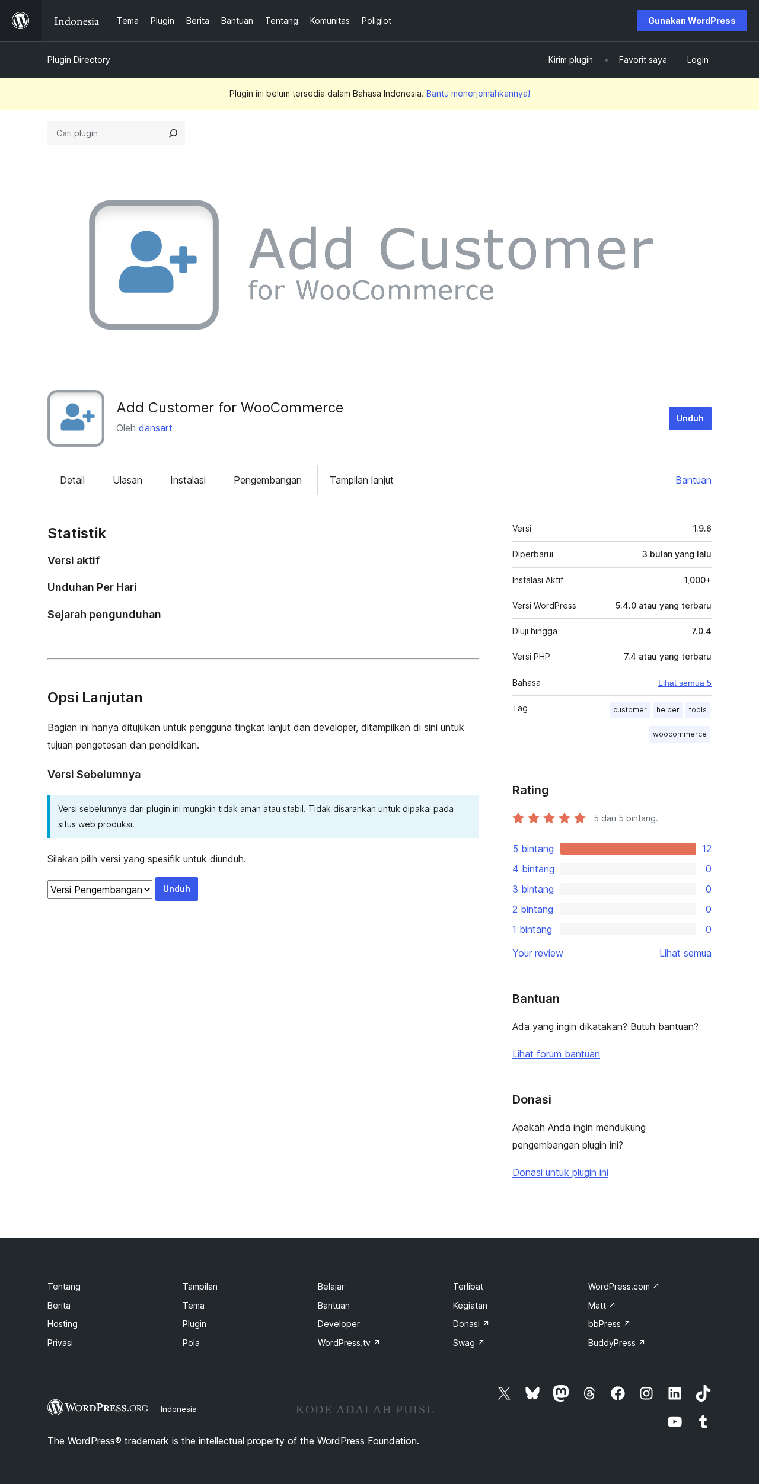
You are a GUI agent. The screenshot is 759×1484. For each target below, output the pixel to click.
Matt (602, 1305)
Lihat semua (685, 953)
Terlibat (468, 1286)
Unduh (690, 418)
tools (698, 709)
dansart (156, 428)
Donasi (471, 1324)
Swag (469, 1343)
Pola (191, 1343)
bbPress (609, 1324)
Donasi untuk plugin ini (560, 1172)
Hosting (62, 1324)
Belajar (331, 1286)
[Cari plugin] (173, 133)
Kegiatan (470, 1305)
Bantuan (693, 480)
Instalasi (188, 480)
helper (668, 709)
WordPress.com (624, 1286)
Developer (339, 1324)
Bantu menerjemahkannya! (478, 93)
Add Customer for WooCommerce (229, 407)
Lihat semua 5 (685, 682)
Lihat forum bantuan (556, 1054)
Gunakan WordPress (692, 20)
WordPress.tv (349, 1343)
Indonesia (179, 1408)
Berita (59, 1305)
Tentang (64, 1286)
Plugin (194, 1324)
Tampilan (200, 1286)
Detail (72, 480)
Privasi (60, 1343)
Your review (537, 953)
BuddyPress (617, 1343)
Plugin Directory (78, 60)
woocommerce (680, 734)
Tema (194, 1305)
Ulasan (127, 480)
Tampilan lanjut (362, 480)
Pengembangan (268, 480)
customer (630, 709)
